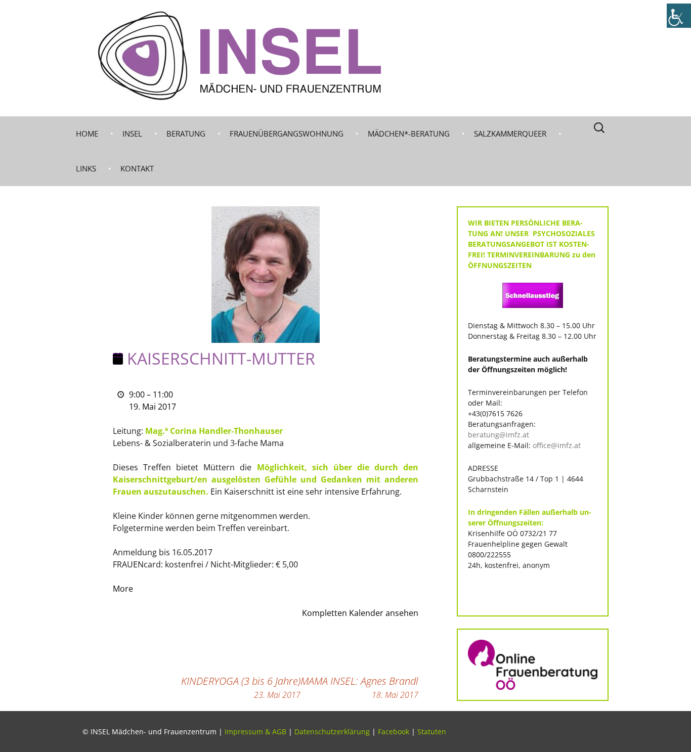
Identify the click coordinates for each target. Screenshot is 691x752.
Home (87, 133)
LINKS (86, 168)
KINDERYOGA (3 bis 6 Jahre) (240, 687)
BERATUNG (185, 133)
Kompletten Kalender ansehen (360, 612)
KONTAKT (137, 168)
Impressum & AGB (255, 731)
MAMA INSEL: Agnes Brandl (359, 687)
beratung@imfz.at (498, 434)
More (123, 588)
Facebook (393, 731)
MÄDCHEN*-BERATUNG (409, 133)
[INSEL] (345, 58)
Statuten (431, 731)
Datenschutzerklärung (332, 731)
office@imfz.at (557, 445)
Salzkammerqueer (510, 133)
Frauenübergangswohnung (286, 133)
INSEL (132, 133)
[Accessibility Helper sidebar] (679, 16)
